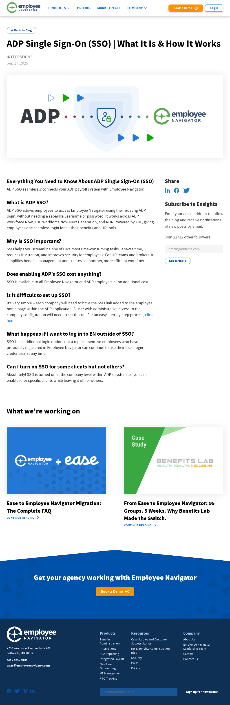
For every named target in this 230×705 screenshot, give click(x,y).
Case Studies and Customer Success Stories (149, 641)
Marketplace (109, 8)
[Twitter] (17, 691)
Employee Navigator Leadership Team (196, 646)
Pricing (84, 8)
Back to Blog (23, 30)
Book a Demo (183, 8)
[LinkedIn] (32, 691)
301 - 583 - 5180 (17, 660)
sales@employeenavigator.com (28, 665)
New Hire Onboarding (108, 666)
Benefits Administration (110, 641)
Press (134, 663)
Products (57, 8)
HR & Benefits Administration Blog (150, 651)
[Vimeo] (25, 691)
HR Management (111, 673)
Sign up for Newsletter (202, 692)
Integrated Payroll (112, 659)
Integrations (108, 649)
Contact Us (190, 659)
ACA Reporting (109, 654)
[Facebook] (9, 691)
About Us (189, 639)
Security (136, 658)
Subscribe (176, 261)
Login (214, 8)
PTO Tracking (108, 678)
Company (135, 8)
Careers (188, 654)
